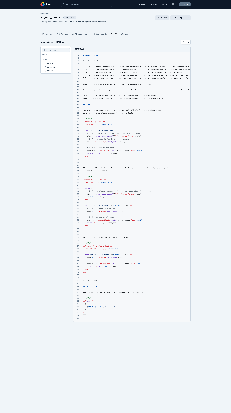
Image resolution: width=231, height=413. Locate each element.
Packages (142, 4)
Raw (187, 42)
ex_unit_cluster (50, 17)
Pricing (154, 4)
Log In (185, 4)
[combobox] (86, 4)
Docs (164, 4)
